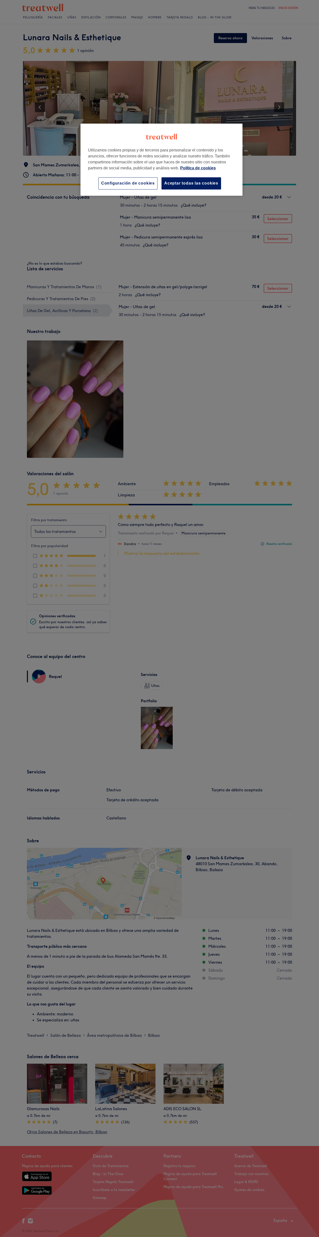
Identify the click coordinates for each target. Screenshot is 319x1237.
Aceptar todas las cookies (191, 183)
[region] (161, 159)
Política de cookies (198, 168)
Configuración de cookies (128, 183)
